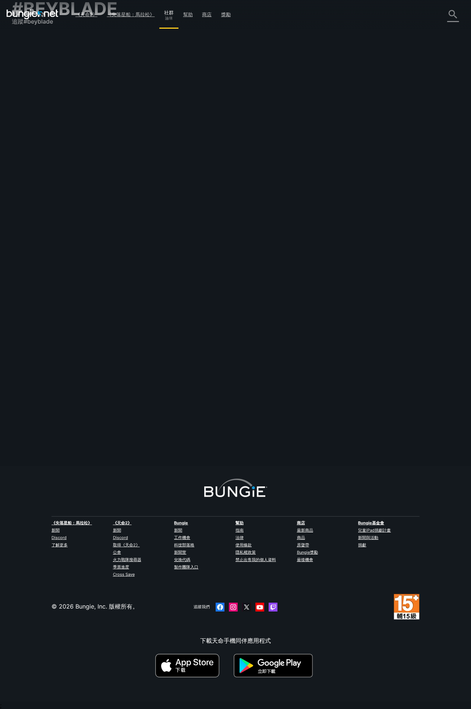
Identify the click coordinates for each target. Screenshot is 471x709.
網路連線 (28, 106)
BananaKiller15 (235, 171)
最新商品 (305, 530)
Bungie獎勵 (307, 552)
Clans (133, 145)
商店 (207, 14)
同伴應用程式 (34, 187)
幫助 (188, 14)
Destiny (32, 14)
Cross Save (124, 574)
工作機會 (182, 537)
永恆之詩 (28, 114)
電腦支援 (28, 163)
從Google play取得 (275, 665)
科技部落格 (184, 544)
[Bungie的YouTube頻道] (259, 607)
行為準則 (26, 238)
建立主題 (142, 97)
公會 (117, 552)
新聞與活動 (368, 537)
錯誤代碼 (28, 98)
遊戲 (23, 82)
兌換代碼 (182, 559)
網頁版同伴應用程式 (43, 138)
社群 (169, 11)
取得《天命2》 (126, 544)
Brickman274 (234, 356)
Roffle (225, 254)
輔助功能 (28, 130)
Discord (59, 537)
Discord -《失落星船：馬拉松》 (59, 227)
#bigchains (209, 145)
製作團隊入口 (186, 567)
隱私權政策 (246, 552)
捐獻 (362, 544)
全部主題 (28, 41)
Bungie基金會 (371, 522)
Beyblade (139, 329)
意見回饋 (28, 57)
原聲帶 (303, 544)
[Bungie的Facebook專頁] (220, 607)
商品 (301, 537)
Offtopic (203, 228)
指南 (240, 530)
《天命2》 (86, 14)
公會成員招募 (34, 195)
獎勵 (226, 14)
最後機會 (305, 559)
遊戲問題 (28, 122)
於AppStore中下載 (193, 665)
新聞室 (180, 552)
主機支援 (28, 171)
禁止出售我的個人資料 (256, 559)
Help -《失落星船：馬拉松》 (55, 219)
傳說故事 (28, 74)
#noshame (249, 228)
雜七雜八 (28, 211)
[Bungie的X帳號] (246, 607)
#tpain (189, 145)
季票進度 (121, 567)
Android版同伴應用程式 (48, 155)
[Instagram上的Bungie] (233, 607)
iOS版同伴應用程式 (42, 146)
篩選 (165, 97)
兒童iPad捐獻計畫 (374, 530)
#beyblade (169, 145)
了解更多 (60, 544)
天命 (23, 203)
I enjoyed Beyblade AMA (161, 227)
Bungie (181, 522)
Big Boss (138, 337)
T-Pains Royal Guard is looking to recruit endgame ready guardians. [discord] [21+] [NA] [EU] (257, 137)
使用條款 (244, 544)
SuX (132, 152)
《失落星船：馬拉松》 (131, 14)
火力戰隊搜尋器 (127, 559)
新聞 (56, 530)
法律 (240, 537)
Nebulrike (140, 235)
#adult (148, 145)
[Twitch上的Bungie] (273, 607)
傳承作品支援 (34, 179)
